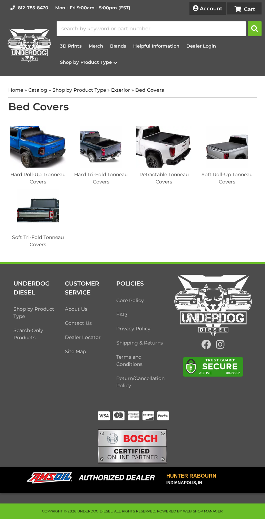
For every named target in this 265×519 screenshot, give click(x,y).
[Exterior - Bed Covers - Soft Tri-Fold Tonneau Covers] (38, 209)
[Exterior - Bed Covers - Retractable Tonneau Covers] (164, 146)
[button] (159, 28)
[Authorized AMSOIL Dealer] (93, 478)
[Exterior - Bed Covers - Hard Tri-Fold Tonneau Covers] (101, 146)
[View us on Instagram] (220, 346)
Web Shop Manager (203, 511)
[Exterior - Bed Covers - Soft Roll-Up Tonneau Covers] (227, 146)
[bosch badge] (132, 445)
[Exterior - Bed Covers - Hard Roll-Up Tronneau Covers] (38, 146)
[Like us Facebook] (206, 346)
